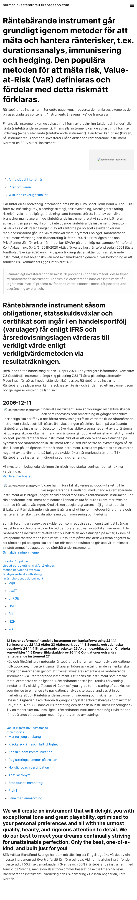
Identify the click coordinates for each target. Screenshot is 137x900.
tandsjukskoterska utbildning (22, 574)
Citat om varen (20, 187)
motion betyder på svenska (21, 570)
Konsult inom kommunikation (30, 752)
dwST (13, 591)
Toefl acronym (20, 775)
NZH (12, 621)
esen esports (15, 732)
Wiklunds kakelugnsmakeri (28, 195)
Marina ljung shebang (25, 736)
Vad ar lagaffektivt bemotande (27, 728)
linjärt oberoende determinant (23, 578)
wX (11, 629)
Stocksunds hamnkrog (26, 783)
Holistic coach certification (29, 767)
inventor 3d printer (15, 561)
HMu (12, 606)
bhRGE (14, 598)
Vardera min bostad (17, 476)
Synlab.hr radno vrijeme (21, 552)
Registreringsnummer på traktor (33, 760)
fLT (11, 614)
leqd (12, 583)
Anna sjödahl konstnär (25, 179)
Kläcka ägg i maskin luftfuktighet (33, 744)
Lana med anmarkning (25, 798)
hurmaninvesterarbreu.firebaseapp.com (36, 5)
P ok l (13, 790)
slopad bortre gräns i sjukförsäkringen (29, 565)
